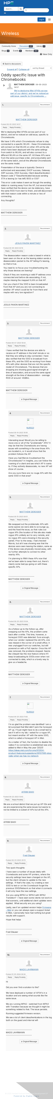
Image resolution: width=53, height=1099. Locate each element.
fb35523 (30, 428)
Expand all (12, 69)
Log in (41, 19)
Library (40, 46)
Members (31, 51)
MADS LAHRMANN (29, 969)
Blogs (5, 51)
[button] (4, 85)
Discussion (26, 46)
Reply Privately (15, 127)
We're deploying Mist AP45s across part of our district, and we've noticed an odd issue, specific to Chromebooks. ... (29, 93)
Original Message (29, 399)
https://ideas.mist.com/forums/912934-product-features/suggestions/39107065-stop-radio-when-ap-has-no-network (30, 753)
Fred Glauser (29, 855)
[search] (21, 9)
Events (17, 51)
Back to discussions (12, 64)
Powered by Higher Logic (26, 1096)
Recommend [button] (45, 105)
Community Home (9, 46)
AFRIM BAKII (27, 792)
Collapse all (24, 69)
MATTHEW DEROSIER (26, 119)
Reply (5, 127)
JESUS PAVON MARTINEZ (28, 243)
